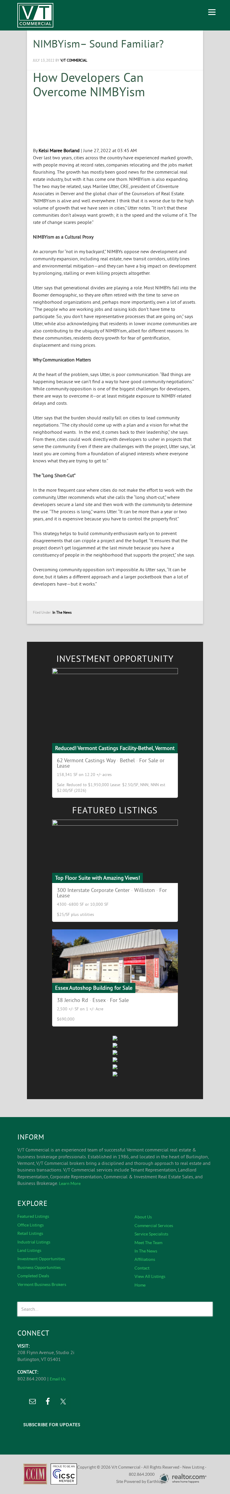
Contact (141, 1268)
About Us (143, 1217)
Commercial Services (153, 1225)
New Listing (193, 1467)
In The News (62, 612)
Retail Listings (30, 1233)
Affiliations (144, 1259)
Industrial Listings (33, 1242)
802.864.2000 (142, 1474)
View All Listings (149, 1276)
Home (140, 1285)
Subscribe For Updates (51, 1424)
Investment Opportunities (41, 1258)
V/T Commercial (35, 15)
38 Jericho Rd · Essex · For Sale (93, 1000)
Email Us (58, 1379)
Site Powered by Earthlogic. (141, 1481)
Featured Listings (33, 1216)
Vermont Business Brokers (41, 1284)
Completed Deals (33, 1275)
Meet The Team (148, 1242)
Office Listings (30, 1225)
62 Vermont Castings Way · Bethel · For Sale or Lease (110, 763)
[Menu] (212, 11)
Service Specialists (151, 1234)
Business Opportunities (39, 1267)
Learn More (70, 1183)
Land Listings (29, 1250)
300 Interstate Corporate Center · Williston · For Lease (112, 893)
